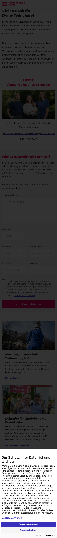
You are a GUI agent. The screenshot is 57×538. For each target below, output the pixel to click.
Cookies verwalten (12, 518)
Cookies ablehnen (28, 530)
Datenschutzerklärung (23, 512)
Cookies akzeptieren (28, 524)
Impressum (46, 512)
